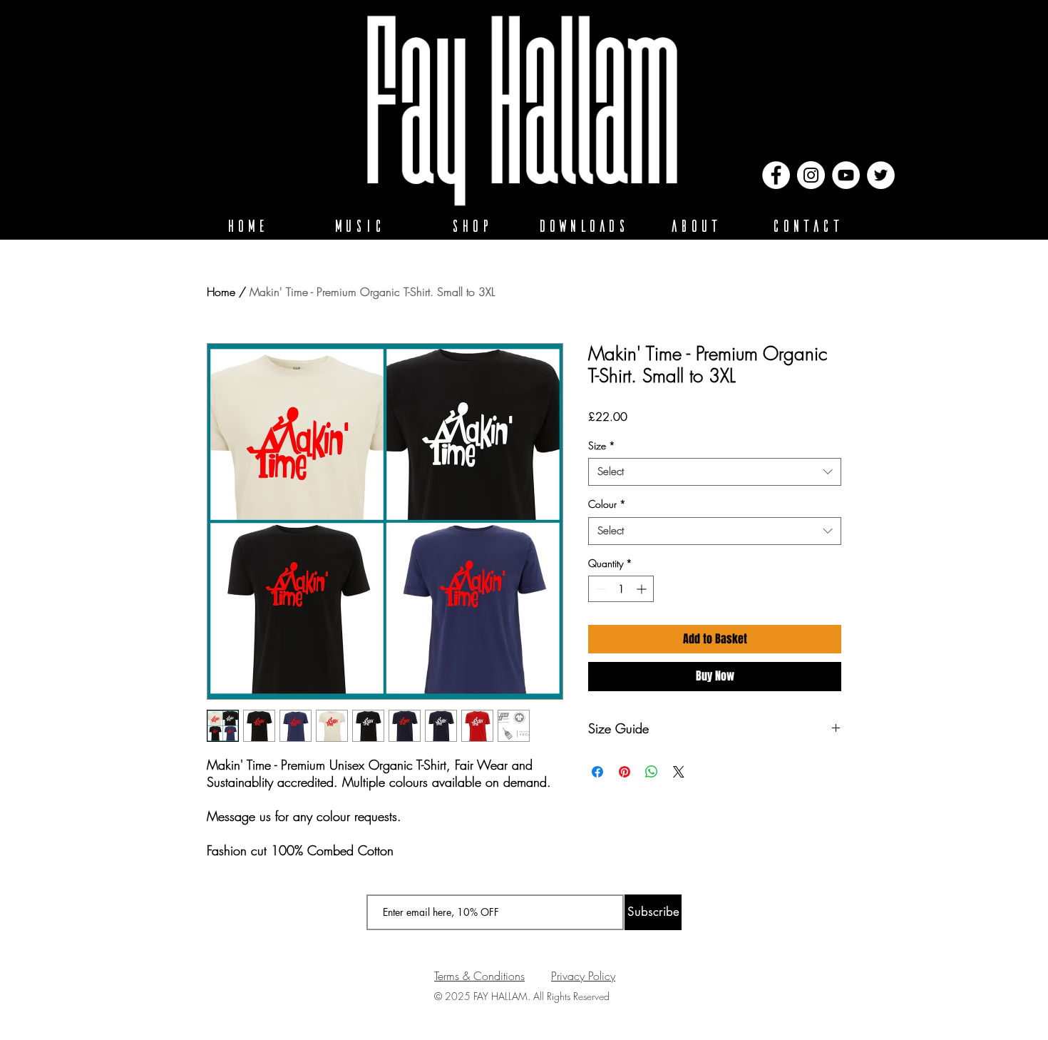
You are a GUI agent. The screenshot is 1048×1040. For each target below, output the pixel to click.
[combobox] (714, 472)
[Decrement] (599, 588)
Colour (607, 504)
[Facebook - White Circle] (776, 175)
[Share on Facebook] (597, 771)
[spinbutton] (621, 588)
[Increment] (643, 588)
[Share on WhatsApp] (651, 771)
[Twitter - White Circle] (881, 175)
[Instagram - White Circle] (811, 175)
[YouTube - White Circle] (846, 175)
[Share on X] (678, 771)
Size (601, 445)
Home (221, 292)
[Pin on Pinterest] (624, 771)
